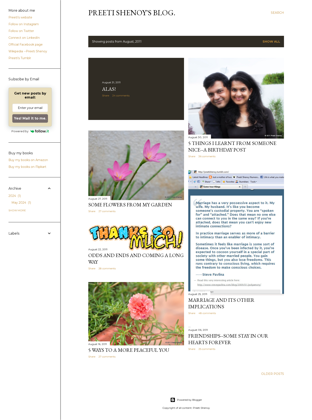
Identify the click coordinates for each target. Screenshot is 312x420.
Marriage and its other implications (221, 303)
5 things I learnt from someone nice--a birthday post (232, 146)
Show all (271, 41)
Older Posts (272, 374)
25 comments (206, 348)
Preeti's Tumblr (19, 58)
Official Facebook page (25, 44)
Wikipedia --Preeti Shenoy (27, 51)
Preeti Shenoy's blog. (131, 13)
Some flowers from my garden (130, 204)
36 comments (206, 156)
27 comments (106, 211)
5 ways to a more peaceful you (128, 350)
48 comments (207, 313)
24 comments (120, 95)
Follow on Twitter (21, 31)
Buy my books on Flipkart (27, 167)
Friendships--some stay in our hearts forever (228, 339)
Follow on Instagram (23, 24)
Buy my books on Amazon (28, 160)
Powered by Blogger (189, 399)
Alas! (109, 89)
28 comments (107, 268)
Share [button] (105, 95)
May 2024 (20, 202)
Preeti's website (20, 17)
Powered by (19, 131)
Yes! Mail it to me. (30, 118)
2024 (14, 196)
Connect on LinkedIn (24, 38)
